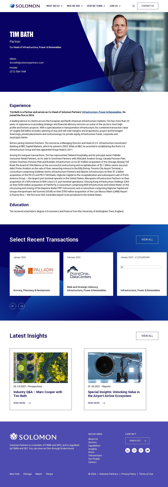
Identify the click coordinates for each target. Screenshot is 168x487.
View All (149, 240)
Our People (94, 459)
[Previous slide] (13, 306)
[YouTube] (147, 450)
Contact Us (148, 6)
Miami (39, 474)
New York (14, 474)
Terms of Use (146, 474)
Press (91, 452)
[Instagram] (134, 450)
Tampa (49, 474)
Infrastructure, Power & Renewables (101, 112)
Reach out (135, 440)
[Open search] (133, 6)
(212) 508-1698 (18, 71)
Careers (92, 462)
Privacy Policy (129, 474)
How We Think (95, 6)
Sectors (92, 442)
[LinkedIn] (127, 450)
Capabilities (94, 445)
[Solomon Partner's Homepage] (25, 6)
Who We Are (73, 6)
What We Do (53, 6)
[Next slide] (21, 306)
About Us (93, 439)
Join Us (114, 6)
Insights (92, 449)
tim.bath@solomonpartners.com (27, 62)
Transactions (95, 455)
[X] (141, 450)
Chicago (27, 474)
